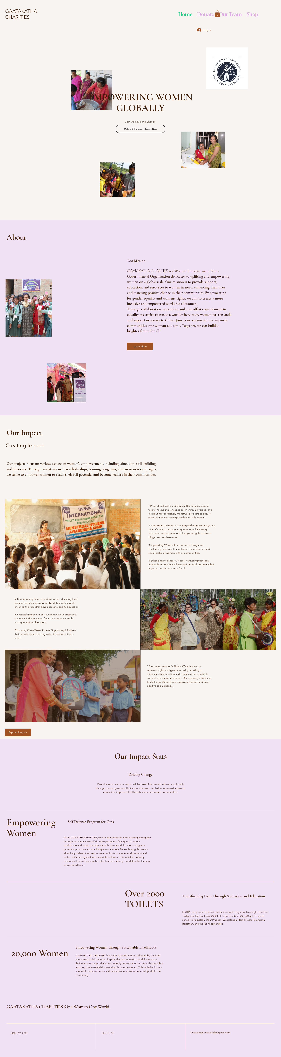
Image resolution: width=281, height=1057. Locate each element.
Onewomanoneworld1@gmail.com (210, 1032)
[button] (217, 13)
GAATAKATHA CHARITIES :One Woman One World (58, 1007)
